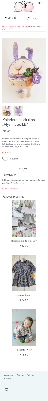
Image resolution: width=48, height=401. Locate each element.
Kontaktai (7, 378)
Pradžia (4, 26)
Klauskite (14, 158)
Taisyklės (30, 375)
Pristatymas (23, 168)
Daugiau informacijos (10, 188)
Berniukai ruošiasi (14, 26)
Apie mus (20, 375)
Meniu (12, 18)
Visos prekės (8, 375)
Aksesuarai (24, 26)
